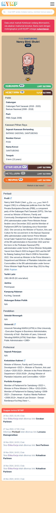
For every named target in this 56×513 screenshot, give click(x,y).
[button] (28, 79)
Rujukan (13, 269)
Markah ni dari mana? (35, 185)
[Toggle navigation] (52, 4)
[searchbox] (30, 12)
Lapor (49, 185)
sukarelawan (43, 29)
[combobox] (30, 12)
